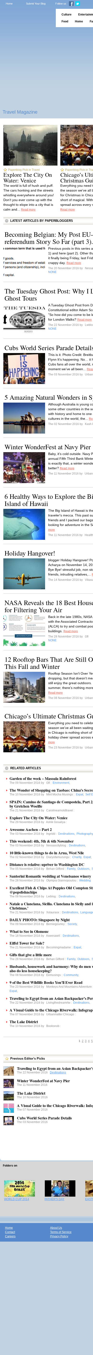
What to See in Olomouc (29, 931)
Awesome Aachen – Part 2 (31, 829)
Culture (67, 14)
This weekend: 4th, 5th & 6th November (42, 841)
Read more (28, 209)
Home (9, 3)
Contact (10, 1232)
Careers (10, 1236)
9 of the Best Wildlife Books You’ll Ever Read (46, 982)
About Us (56, 1227)
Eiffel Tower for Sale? (27, 943)
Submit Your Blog (36, 3)
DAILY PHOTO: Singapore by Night (40, 919)
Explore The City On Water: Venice (27, 177)
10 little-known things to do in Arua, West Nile (47, 852)
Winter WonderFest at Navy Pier (48, 446)
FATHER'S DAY (54, 1199)
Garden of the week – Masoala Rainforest (43, 778)
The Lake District (24, 1021)
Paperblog (26, 17)
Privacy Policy (59, 1236)
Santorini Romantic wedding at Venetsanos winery (50, 876)
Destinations (58, 1072)
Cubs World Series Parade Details (44, 1118)
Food (65, 21)
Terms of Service (61, 1232)
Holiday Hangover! (30, 552)
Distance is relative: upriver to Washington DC (47, 864)
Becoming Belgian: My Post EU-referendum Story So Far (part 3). (49, 238)
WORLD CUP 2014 (16, 1199)
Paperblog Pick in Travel (24, 170)
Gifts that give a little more (31, 954)
